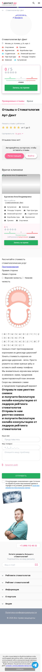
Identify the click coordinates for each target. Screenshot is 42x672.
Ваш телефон (7, 444)
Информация (12, 589)
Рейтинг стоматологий (17, 582)
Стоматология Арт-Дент (14, 202)
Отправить (21, 476)
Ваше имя (5, 436)
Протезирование (10, 266)
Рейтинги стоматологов (17, 575)
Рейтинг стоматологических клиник (3, 10)
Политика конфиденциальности (21, 612)
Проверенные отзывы (13, 101)
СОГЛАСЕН (19, 669)
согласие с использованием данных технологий (21, 666)
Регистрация (14, 155)
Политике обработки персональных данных (22, 486)
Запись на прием (21, 87)
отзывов (21, 82)
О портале (10, 596)
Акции (8, 603)
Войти (31, 155)
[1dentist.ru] (9, 4)
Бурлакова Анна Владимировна (17, 196)
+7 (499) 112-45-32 (28, 545)
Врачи (30, 101)
